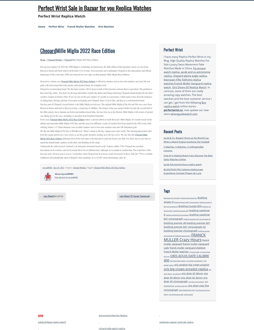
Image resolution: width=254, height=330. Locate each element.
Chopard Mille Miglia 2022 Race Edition (78, 81)
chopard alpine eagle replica (190, 76)
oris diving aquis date (176, 294)
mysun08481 (47, 167)
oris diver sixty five (181, 286)
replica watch (188, 294)
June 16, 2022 (58, 167)
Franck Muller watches (176, 251)
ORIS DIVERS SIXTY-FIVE (187, 290)
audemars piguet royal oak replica (176, 322)
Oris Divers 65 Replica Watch (189, 87)
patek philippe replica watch (52, 322)
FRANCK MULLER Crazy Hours (185, 237)
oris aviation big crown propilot (191, 264)
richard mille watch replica (112, 328)
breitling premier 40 (175, 223)
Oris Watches (106, 26)
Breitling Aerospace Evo (189, 198)
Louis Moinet (49, 196)
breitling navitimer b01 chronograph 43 (197, 219)
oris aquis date (194, 252)
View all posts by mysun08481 (66, 177)
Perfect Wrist (56, 26)
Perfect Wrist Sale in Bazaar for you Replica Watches (94, 7)
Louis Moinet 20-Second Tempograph (135, 196)
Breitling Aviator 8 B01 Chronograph (186, 202)
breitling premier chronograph (181, 230)
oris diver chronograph (196, 282)
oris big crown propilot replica (186, 269)
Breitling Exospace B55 (181, 211)
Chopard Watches (54, 59)
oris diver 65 (177, 274)
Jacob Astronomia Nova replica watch (183, 164)
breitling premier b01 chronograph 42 (185, 226)
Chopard (48, 51)
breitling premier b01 (198, 223)
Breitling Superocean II (183, 236)
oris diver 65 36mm (192, 273)
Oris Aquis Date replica (177, 261)
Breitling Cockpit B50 (190, 206)
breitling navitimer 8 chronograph (177, 215)
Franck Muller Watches (81, 26)
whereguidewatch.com (184, 114)
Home (41, 26)
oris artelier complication (194, 261)
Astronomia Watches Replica (113, 316)
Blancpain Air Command (172, 198)
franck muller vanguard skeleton (188, 247)
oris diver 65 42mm (192, 277)
